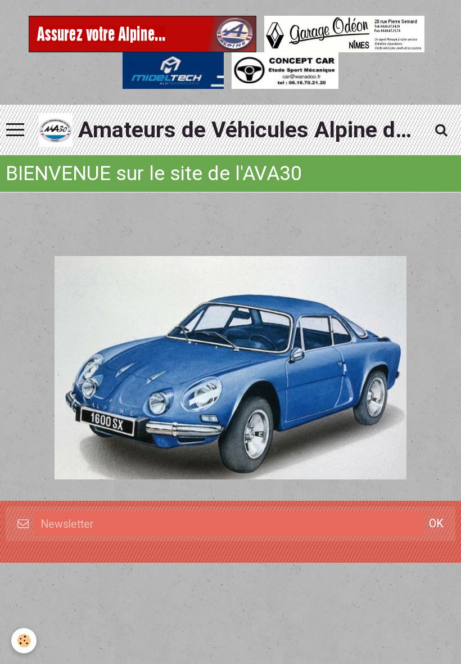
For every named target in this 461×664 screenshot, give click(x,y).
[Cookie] (24, 640)
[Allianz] (142, 32)
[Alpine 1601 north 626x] (230, 367)
